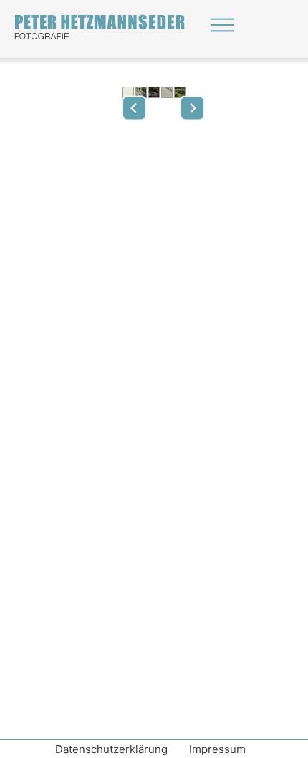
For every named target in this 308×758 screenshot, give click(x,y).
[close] (222, 25)
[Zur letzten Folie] (134, 107)
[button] (128, 93)
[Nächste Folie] (192, 107)
